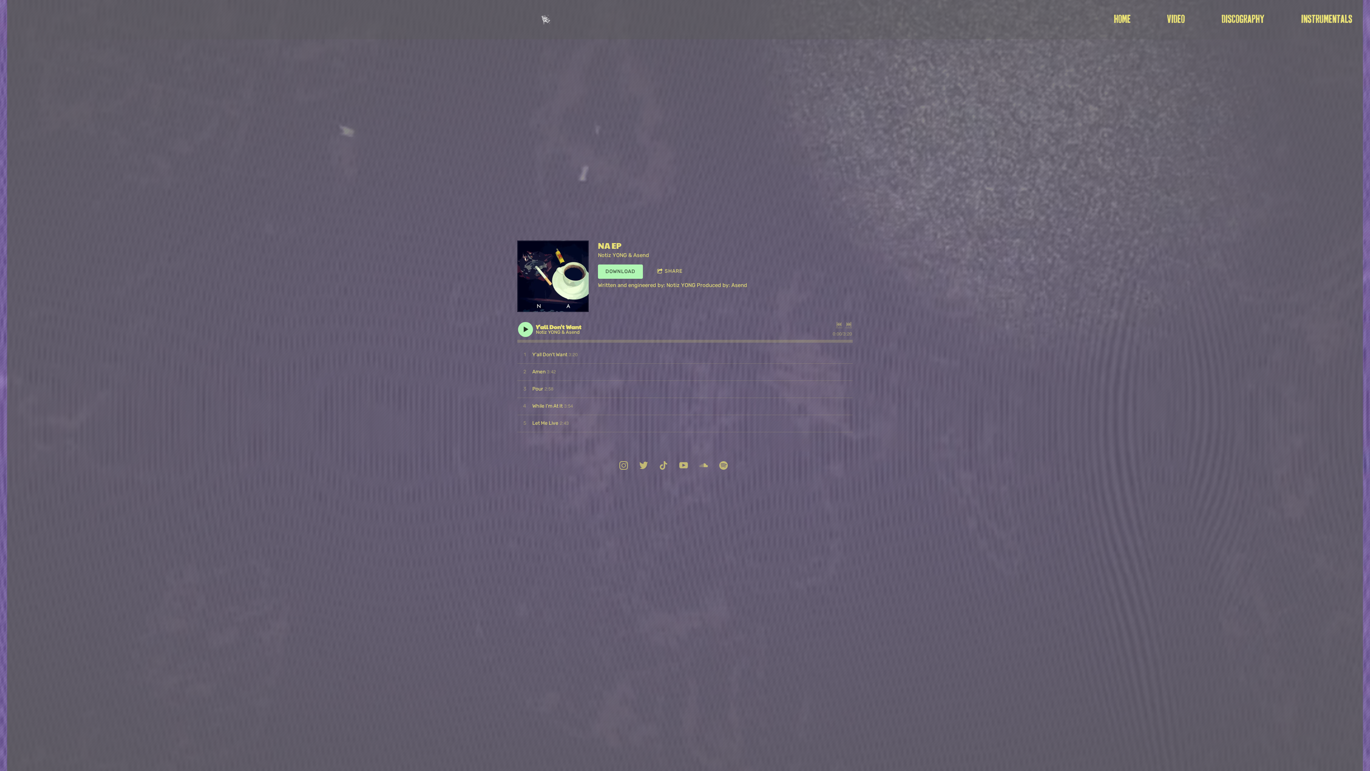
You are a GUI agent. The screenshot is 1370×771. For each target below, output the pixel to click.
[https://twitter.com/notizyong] (643, 466)
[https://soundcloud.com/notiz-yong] (703, 466)
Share (674, 271)
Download (620, 271)
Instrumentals (1326, 19)
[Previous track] (839, 324)
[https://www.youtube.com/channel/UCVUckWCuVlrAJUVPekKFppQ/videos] (683, 466)
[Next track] (849, 324)
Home (1122, 19)
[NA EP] (553, 276)
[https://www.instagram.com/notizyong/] (623, 466)
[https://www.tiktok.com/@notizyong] (663, 466)
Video (1176, 19)
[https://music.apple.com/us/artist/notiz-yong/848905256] (723, 466)
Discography (1243, 19)
